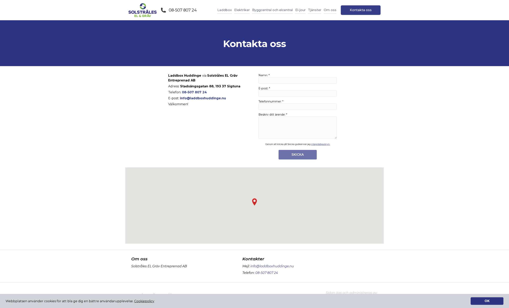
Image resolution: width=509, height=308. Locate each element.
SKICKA (297, 154)
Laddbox (224, 10)
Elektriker (242, 10)
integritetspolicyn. (320, 144)
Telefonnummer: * (270, 101)
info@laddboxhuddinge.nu (272, 266)
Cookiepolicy (144, 301)
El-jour (300, 10)
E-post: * (264, 88)
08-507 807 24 (183, 10)
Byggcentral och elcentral (272, 10)
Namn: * (264, 75)
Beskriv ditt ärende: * (272, 114)
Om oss (330, 10)
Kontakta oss (361, 10)
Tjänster (314, 10)
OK (487, 301)
